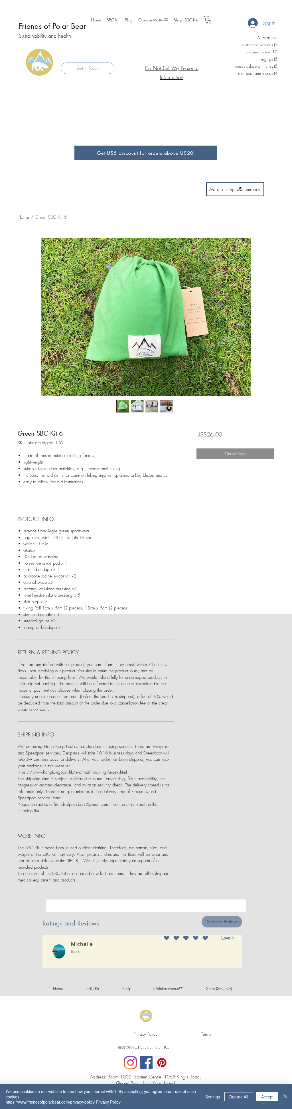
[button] (208, 19)
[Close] (285, 1096)
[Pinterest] (161, 1062)
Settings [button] (212, 1097)
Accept (267, 1097)
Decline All (238, 1097)
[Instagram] (130, 1062)
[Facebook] (146, 1062)
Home (23, 217)
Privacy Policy (108, 1102)
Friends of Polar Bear (52, 26)
